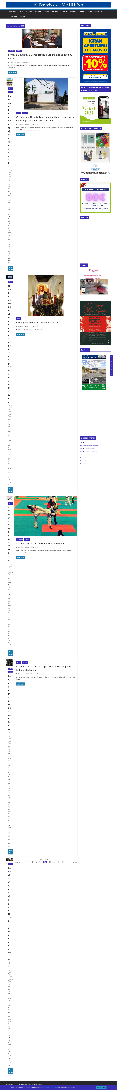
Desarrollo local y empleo (87, 461)
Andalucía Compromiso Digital (89, 446)
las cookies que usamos (51, 1087)
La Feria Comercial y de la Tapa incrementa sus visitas (9, 917)
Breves (21, 12)
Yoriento (82, 455)
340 (63, 862)
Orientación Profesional (87, 449)
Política (55, 12)
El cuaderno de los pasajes (17, 16)
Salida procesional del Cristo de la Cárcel (37, 322)
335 (58, 862)
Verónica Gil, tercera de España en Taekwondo (40, 543)
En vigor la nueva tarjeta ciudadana (9, 131)
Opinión (46, 12)
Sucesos (73, 12)
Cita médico (83, 464)
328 (40, 862)
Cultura (29, 12)
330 (50, 862)
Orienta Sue (83, 443)
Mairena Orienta (85, 458)
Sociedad (64, 12)
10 (33, 862)
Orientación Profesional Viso (88, 452)
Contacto (82, 12)
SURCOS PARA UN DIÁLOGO (96, 12)
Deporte (38, 12)
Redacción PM (26, 62)
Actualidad (12, 12)
